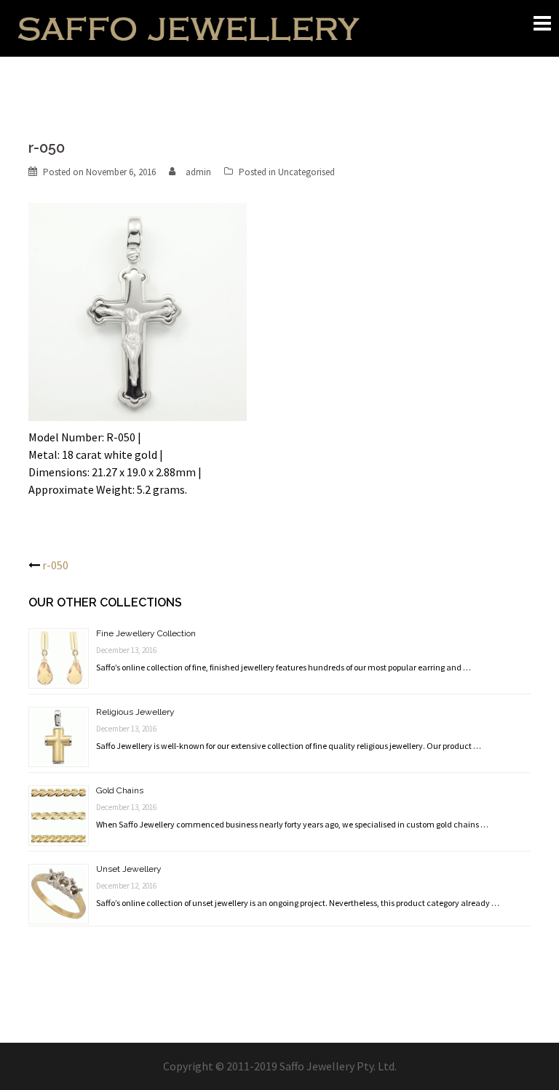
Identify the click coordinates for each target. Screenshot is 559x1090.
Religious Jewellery (135, 712)
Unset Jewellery (129, 869)
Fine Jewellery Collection (146, 633)
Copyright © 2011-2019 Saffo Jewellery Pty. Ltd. (280, 1066)
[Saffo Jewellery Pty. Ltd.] (188, 27)
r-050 (55, 565)
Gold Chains (119, 790)
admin (198, 172)
